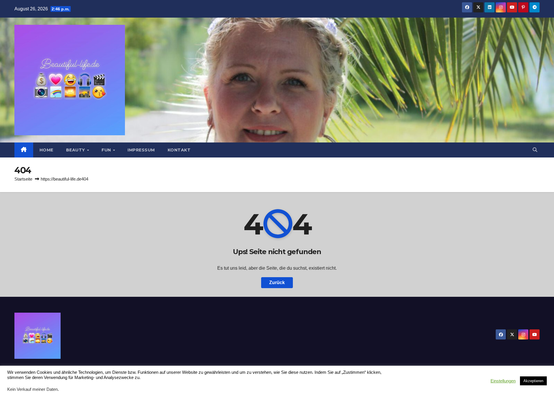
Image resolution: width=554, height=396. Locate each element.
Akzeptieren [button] (533, 381)
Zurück (277, 282)
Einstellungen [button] (503, 381)
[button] (535, 149)
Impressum (141, 150)
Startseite (23, 179)
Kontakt (179, 150)
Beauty (76, 150)
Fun (107, 150)
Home (46, 150)
